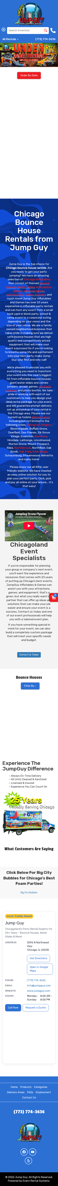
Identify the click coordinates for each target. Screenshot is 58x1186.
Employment (43, 1092)
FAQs (30, 1092)
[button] (2, 55)
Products (25, 1087)
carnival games (34, 290)
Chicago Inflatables (37, 279)
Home (14, 1087)
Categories (40, 1087)
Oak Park (25, 451)
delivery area (41, 417)
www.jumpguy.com (38, 990)
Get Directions (38, 958)
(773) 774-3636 (45, 39)
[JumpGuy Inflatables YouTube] (32, 1152)
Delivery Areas (15, 1092)
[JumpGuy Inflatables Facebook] (24, 1152)
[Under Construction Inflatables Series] (29, 55)
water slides (26, 287)
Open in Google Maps (39, 969)
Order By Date (29, 75)
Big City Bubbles (29, 892)
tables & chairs (35, 294)
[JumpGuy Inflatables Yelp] (28, 1160)
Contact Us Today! (29, 654)
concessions (15, 294)
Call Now (13, 1007)
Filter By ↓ (30, 685)
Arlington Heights (39, 424)
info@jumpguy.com (39, 985)
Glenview (40, 436)
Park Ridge (40, 451)
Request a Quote (35, 1007)
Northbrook (22, 447)
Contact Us (29, 1097)
